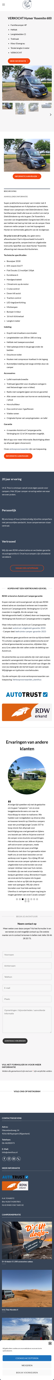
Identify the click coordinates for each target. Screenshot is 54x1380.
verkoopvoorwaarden (19, 449)
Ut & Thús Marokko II (10, 1260)
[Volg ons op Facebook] (4, 1109)
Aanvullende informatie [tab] (16, 197)
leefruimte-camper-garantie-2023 (30, 631)
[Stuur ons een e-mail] (14, 1109)
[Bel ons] (18, 1109)
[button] (50, 1343)
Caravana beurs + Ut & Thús (12, 1308)
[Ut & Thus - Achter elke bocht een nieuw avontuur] (27, 4)
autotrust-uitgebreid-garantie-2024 (29, 628)
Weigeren (27, 1365)
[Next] (47, 83)
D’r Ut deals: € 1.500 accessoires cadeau (17, 1212)
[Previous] (6, 83)
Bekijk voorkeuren (27, 1372)
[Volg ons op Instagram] (9, 1109)
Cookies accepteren (27, 1358)
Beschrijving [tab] (10, 191)
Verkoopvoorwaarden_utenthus (27, 679)
